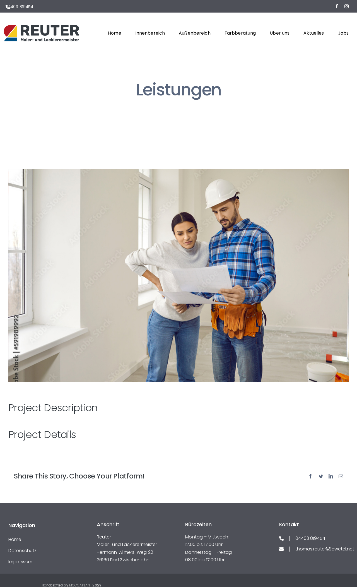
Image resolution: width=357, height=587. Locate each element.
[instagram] (346, 6)
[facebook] (337, 6)
